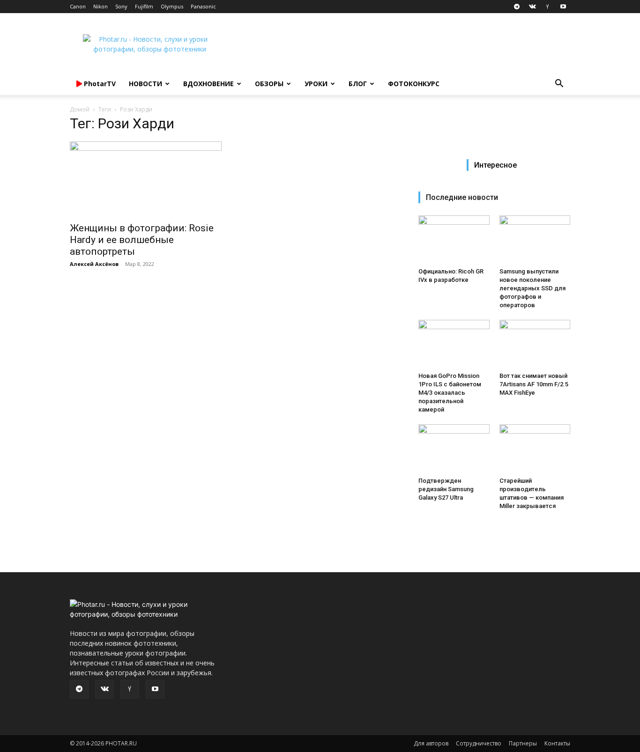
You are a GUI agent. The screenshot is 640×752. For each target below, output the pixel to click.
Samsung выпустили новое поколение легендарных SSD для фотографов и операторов (532, 288)
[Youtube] (563, 6)
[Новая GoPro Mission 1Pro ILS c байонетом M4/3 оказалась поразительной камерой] (454, 344)
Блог (358, 83)
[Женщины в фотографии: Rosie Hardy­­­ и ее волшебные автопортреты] (146, 178)
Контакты (557, 743)
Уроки (316, 83)
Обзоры (269, 83)
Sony (121, 6)
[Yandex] (548, 6)
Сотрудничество (478, 743)
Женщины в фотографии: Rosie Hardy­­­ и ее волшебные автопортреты (142, 239)
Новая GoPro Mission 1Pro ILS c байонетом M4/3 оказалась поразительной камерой (449, 392)
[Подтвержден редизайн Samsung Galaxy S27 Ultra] (454, 448)
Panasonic (203, 6)
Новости (145, 83)
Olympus (172, 6)
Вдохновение (208, 83)
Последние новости (462, 197)
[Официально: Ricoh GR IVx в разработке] (454, 239)
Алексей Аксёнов (94, 263)
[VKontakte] (532, 6)
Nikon (100, 6)
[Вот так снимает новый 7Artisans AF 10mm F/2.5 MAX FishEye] (535, 344)
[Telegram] (517, 6)
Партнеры (523, 743)
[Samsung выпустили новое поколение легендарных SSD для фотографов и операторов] (535, 239)
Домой (79, 109)
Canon (78, 6)
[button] (559, 84)
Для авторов (431, 743)
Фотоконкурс (413, 83)
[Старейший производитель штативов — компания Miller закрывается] (535, 448)
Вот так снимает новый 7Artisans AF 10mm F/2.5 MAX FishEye (533, 384)
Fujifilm (144, 6)
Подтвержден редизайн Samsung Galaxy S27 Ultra (446, 489)
